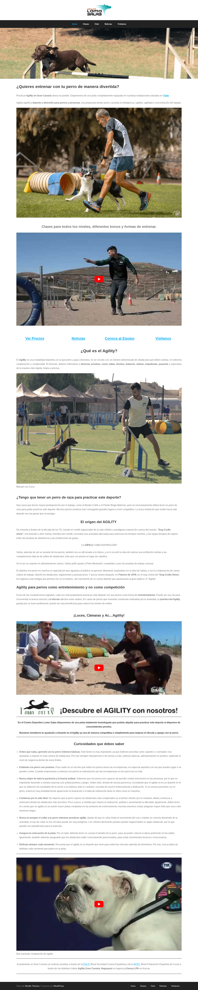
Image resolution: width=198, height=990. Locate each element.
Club (153, 986)
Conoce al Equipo (120, 338)
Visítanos (163, 338)
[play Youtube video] (99, 279)
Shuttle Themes (32, 986)
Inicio (133, 986)
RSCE (86, 964)
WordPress (59, 986)
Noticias (78, 338)
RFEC (137, 964)
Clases (143, 986)
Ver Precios (34, 338)
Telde (166, 95)
